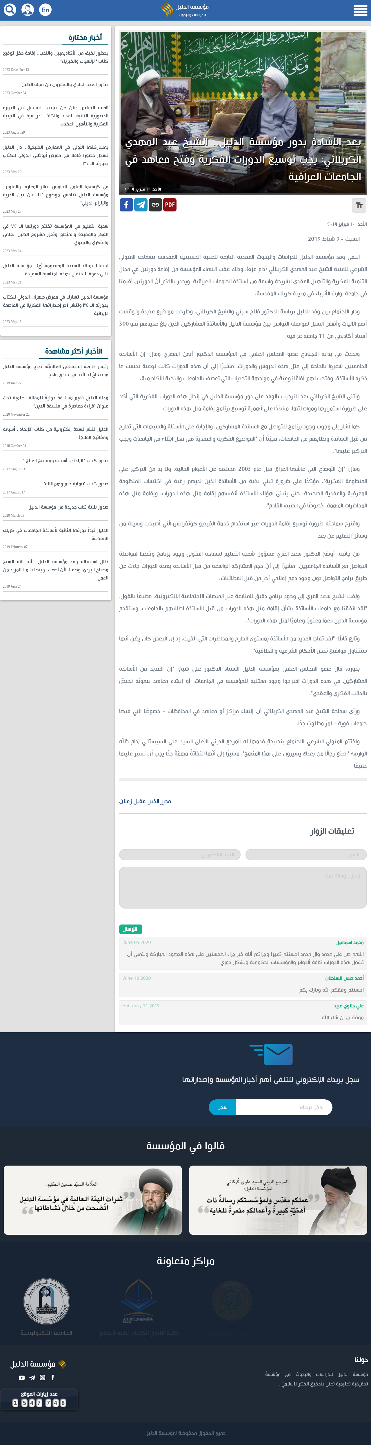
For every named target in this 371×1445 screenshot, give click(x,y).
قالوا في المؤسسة (185, 1146)
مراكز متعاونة (186, 1261)
